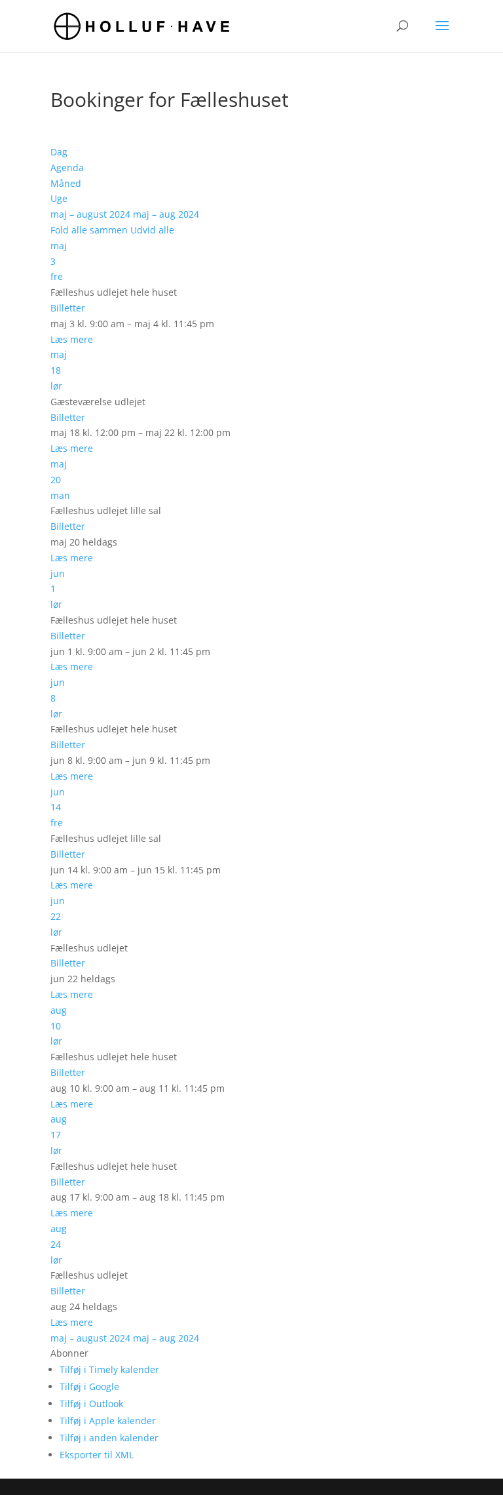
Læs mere (71, 339)
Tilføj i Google (89, 1386)
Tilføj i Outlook (91, 1403)
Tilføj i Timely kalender (109, 1369)
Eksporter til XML (97, 1454)
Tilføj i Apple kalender (108, 1420)
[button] (69, 1353)
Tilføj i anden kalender (109, 1437)
